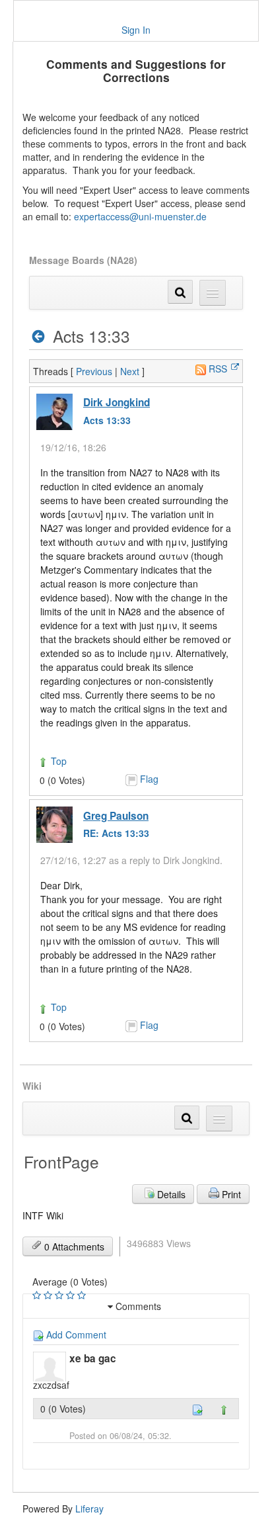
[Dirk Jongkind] (54, 412)
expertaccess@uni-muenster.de (140, 216)
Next (129, 371)
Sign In (136, 29)
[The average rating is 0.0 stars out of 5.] (38, 1295)
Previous (94, 371)
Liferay (89, 1508)
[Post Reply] (197, 1409)
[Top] (224, 1409)
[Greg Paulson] (54, 825)
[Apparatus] (38, 337)
